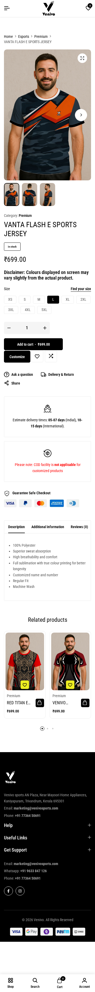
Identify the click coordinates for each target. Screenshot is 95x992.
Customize (17, 357)
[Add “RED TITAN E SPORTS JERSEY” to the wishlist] (25, 684)
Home (8, 36)
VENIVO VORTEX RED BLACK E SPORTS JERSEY (66, 702)
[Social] (8, 890)
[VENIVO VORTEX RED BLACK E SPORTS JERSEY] (70, 661)
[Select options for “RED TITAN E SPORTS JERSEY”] (40, 703)
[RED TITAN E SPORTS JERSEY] (25, 661)
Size (7, 289)
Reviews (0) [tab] (79, 527)
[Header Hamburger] (7, 8)
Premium (41, 36)
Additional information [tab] (47, 527)
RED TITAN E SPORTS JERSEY (20, 702)
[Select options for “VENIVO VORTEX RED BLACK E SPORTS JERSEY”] (85, 703)
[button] (88, 8)
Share (15, 383)
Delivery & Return (61, 374)
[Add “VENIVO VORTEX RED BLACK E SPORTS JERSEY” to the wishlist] (70, 684)
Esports (23, 36)
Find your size (81, 289)
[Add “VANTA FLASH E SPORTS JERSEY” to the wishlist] (37, 356)
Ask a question (22, 374)
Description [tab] (16, 527)
